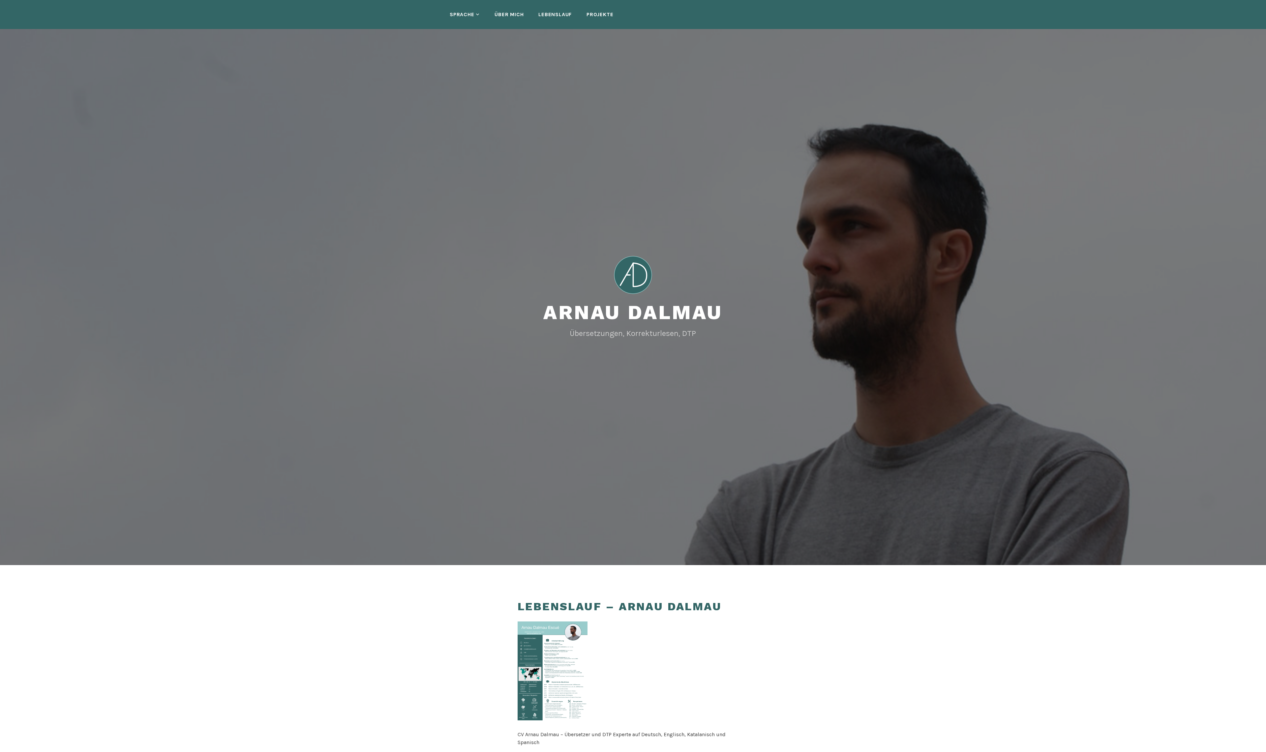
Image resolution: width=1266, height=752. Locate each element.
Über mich (509, 14)
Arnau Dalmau (633, 312)
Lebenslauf (555, 14)
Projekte (600, 14)
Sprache (462, 14)
